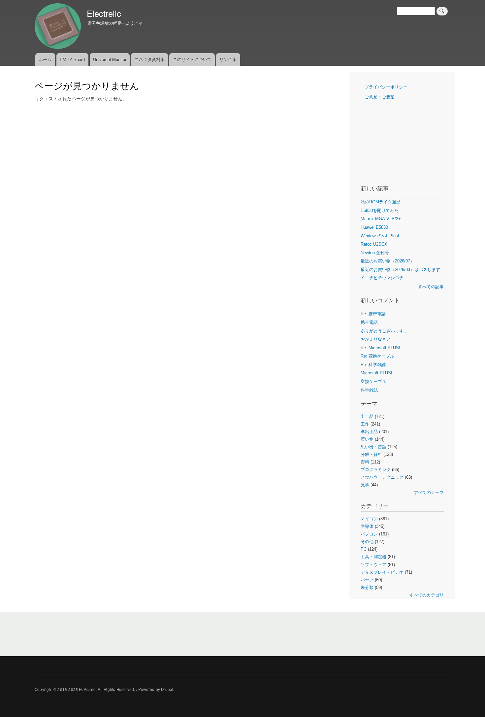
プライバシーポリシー (386, 87)
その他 (367, 541)
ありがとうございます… (384, 330)
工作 (365, 424)
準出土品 (369, 431)
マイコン (369, 518)
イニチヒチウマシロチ (382, 277)
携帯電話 (369, 322)
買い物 (367, 439)
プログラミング (376, 469)
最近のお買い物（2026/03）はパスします (400, 269)
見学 (365, 484)
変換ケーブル (373, 381)
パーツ (367, 579)
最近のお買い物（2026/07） (387, 260)
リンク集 (228, 59)
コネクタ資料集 (150, 59)
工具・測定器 (373, 556)
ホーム (45, 59)
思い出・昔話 (373, 446)
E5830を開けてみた (380, 210)
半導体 (367, 526)
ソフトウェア (373, 564)
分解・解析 (371, 454)
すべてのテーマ (429, 492)
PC (364, 549)
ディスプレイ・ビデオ (382, 572)
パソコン (369, 533)
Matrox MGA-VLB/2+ (381, 218)
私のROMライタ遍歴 (381, 201)
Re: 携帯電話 (373, 313)
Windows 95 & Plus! (380, 235)
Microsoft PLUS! (376, 372)
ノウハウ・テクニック (382, 477)
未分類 (367, 587)
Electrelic (104, 13)
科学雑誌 (369, 390)
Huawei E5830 (374, 227)
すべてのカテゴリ (426, 595)
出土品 (367, 416)
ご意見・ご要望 (380, 96)
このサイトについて (192, 59)
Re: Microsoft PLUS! (380, 347)
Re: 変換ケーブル (377, 356)
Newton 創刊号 (375, 252)
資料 (365, 462)
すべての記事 (431, 286)
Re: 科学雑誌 (373, 364)
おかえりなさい (376, 339)
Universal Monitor (109, 59)
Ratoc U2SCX (374, 244)
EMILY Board (72, 59)
